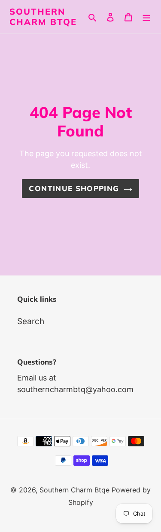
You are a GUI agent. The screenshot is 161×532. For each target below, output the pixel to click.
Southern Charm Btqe (43, 16)
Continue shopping (74, 188)
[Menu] (146, 17)
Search (30, 321)
